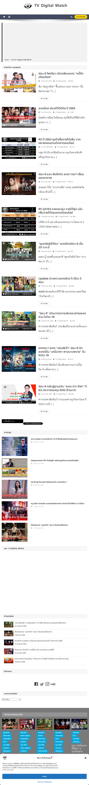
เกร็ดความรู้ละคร (25, 748)
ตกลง (45, 776)
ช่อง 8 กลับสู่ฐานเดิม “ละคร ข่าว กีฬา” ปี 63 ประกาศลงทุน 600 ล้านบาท (62, 388)
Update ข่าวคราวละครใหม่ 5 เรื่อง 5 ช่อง (59, 280)
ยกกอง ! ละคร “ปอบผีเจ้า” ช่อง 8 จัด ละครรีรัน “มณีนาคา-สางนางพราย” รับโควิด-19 (61, 351)
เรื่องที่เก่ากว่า (9, 421)
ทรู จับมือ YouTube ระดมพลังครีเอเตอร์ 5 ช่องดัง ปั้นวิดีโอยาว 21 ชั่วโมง (57, 503)
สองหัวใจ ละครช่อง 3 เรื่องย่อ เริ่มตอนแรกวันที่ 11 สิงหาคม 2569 (38, 640)
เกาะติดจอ (6, 748)
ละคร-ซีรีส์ (6, 745)
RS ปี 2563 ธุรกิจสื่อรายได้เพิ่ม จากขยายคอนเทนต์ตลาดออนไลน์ (59, 141)
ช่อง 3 (5, 742)
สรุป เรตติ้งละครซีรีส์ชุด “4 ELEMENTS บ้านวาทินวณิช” (79, 750)
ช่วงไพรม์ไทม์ (7, 739)
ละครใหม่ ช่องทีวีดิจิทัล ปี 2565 (56, 108)
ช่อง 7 (74, 736)
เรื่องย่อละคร (6, 751)
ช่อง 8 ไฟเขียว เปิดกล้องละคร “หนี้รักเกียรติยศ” (60, 75)
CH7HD (40, 736)
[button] (85, 758)
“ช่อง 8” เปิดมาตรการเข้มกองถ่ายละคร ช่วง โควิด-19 (62, 315)
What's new (6, 736)
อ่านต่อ (45, 98)
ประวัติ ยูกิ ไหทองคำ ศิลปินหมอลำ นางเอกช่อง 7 (49, 482)
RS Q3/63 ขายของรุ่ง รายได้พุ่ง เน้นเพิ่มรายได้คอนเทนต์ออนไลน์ (60, 211)
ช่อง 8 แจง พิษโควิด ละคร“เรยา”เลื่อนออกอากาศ (61, 176)
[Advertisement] (45, 41)
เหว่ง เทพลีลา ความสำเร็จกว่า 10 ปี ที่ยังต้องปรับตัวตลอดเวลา (54, 439)
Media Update (25, 736)
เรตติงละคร (76, 742)
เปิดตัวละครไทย (42, 751)
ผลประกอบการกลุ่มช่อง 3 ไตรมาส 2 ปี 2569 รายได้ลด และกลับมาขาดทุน (41, 658)
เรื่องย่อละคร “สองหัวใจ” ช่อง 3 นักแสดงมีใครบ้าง (49, 525)
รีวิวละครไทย (41, 742)
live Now (80, 17)
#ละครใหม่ (6, 733)
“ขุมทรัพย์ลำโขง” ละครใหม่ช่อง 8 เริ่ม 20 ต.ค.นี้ (60, 245)
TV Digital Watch (61, 81)
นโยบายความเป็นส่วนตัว (44, 782)
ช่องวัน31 (23, 742)
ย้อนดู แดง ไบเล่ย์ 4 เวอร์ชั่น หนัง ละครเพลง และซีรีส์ (34, 649)
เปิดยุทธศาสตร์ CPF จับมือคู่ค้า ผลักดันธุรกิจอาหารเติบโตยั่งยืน (55, 460)
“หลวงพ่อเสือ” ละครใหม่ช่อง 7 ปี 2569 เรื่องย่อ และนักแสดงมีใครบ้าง (40, 622)
